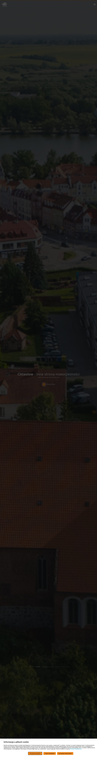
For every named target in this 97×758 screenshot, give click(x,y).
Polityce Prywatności (76, 749)
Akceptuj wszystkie (35, 753)
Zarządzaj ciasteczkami (65, 753)
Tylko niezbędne (49, 753)
